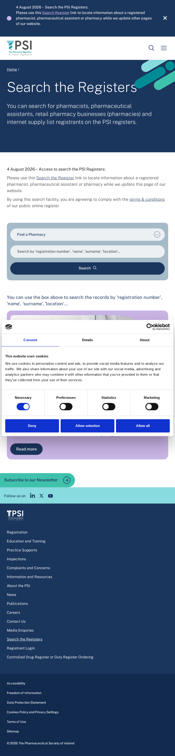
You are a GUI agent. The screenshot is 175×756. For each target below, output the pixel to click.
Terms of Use (16, 722)
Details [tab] (87, 340)
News (11, 594)
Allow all (143, 426)
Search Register (55, 13)
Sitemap (13, 731)
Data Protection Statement (26, 702)
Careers (13, 612)
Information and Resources (29, 577)
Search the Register (55, 177)
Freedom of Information (24, 693)
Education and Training (26, 541)
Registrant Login (21, 648)
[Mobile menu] (163, 48)
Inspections (16, 559)
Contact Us (16, 621)
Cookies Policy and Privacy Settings (33, 712)
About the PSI (18, 586)
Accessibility (16, 683)
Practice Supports (22, 550)
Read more (26, 449)
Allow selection (87, 426)
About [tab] (145, 340)
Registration (17, 532)
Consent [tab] (30, 340)
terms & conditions (147, 199)
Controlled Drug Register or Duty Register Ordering (50, 657)
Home (12, 69)
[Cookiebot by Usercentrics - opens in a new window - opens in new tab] (150, 326)
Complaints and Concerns (28, 568)
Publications (17, 603)
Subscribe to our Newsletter (31, 479)
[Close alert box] (162, 18)
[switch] (65, 406)
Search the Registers (24, 639)
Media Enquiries (20, 630)
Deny (32, 426)
